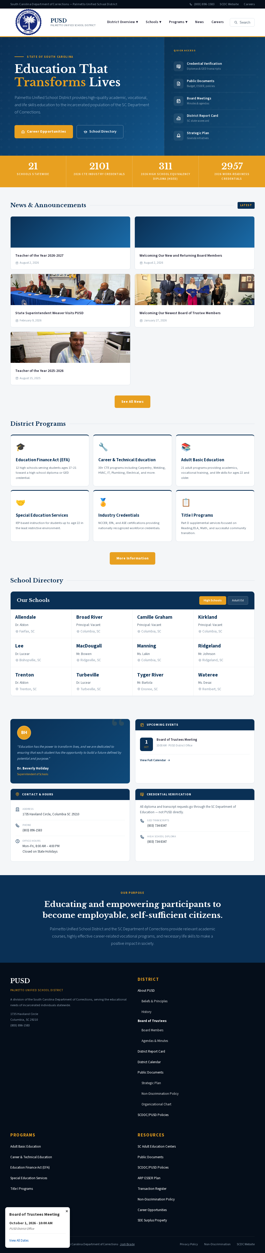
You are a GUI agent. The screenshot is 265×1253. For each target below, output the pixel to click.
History (146, 1012)
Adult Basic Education (25, 1146)
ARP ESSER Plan (149, 1178)
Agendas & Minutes (155, 1041)
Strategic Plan (151, 1083)
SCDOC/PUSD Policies (153, 1115)
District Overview (122, 21)
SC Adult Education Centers (157, 1146)
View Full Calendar (153, 760)
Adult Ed (238, 600)
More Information (132, 558)
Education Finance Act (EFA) (30, 1167)
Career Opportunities (46, 131)
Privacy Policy (189, 1244)
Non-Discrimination (217, 1244)
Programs (178, 21)
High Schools (213, 600)
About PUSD (146, 990)
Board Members (152, 1030)
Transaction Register (152, 1188)
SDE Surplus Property (152, 1220)
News (199, 21)
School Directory (102, 131)
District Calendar (149, 1062)
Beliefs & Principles (154, 1001)
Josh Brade (127, 1244)
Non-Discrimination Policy (160, 1093)
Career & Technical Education (31, 1157)
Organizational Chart (156, 1104)
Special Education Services (28, 1178)
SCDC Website (229, 4)
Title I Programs (21, 1188)
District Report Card (151, 1051)
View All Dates (18, 1240)
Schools (153, 21)
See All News (132, 401)
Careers (249, 4)
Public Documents (150, 1072)
